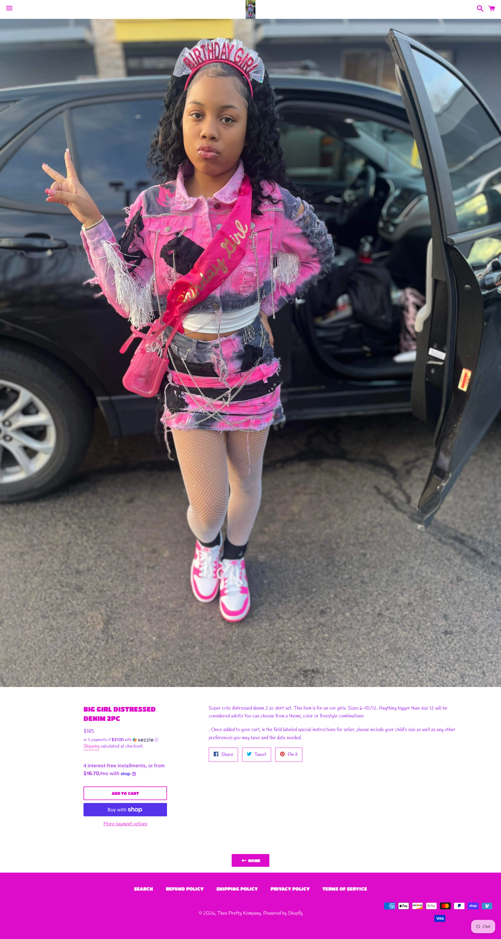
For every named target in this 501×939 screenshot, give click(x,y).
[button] (125, 740)
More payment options (125, 824)
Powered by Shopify (283, 913)
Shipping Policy (237, 888)
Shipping (91, 746)
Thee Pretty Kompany (239, 913)
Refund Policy (185, 888)
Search (143, 888)
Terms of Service (344, 888)
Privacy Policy (290, 888)
